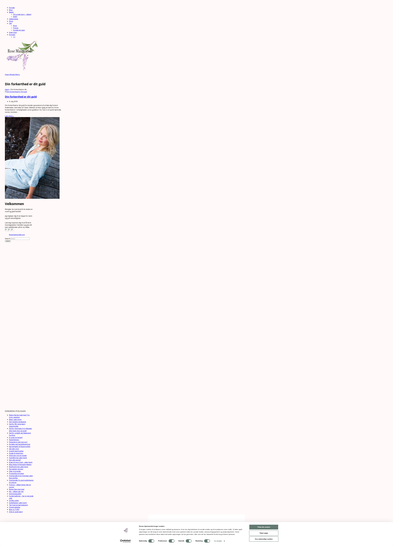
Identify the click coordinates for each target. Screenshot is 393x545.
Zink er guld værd (16, 512)
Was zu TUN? (14, 509)
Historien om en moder (18, 455)
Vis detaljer (218, 541)
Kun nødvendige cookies (264, 539)
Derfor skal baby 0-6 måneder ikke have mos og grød (20, 429)
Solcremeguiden (15, 494)
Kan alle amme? (15, 460)
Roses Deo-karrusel (16, 489)
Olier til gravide (15, 471)
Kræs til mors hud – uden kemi (20, 462)
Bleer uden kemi (15, 419)
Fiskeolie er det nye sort (18, 442)
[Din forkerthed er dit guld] (16, 92)
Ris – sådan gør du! (16, 491)
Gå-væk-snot (14, 449)
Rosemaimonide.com (17, 235)
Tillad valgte (263, 533)
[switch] (171, 541)
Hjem (7, 89)
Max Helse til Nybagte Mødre (20, 464)
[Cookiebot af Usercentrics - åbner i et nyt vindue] (125, 541)
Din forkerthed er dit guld (21, 96)
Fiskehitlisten (14, 440)
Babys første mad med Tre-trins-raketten (19, 416)
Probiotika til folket (16, 473)
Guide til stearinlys (16, 453)
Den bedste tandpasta (17, 422)
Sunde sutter (14, 500)
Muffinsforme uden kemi (18, 467)
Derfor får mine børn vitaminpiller (17, 425)
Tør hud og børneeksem (18, 505)
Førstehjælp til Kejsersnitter (19, 446)
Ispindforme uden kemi (18, 458)
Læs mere (9, 116)
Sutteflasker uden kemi (18, 503)
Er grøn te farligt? (16, 437)
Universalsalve (14, 507)
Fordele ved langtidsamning (19, 444)
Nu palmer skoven (16, 469)
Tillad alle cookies (263, 527)
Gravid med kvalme (16, 451)
